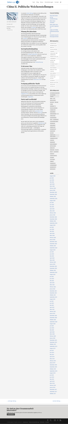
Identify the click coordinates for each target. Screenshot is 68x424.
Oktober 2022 (53, 270)
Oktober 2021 (53, 295)
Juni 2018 (52, 377)
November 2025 (53, 194)
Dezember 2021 (53, 291)
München (52, 149)
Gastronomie (53, 117)
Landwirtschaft (54, 138)
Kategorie (52, 65)
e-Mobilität (52, 109)
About (41, 2)
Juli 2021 (52, 301)
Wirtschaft (52, 84)
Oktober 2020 (53, 319)
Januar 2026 (52, 190)
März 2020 (52, 334)
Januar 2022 (52, 288)
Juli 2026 (52, 178)
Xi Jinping (34, 27)
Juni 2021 (52, 303)
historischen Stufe (37, 79)
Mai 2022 (52, 280)
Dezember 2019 (53, 340)
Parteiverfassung (39, 62)
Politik (57, 149)
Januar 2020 (52, 338)
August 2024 (52, 225)
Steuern (52, 157)
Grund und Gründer (52, 61)
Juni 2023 (52, 254)
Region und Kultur (52, 77)
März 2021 (52, 309)
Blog (37, 2)
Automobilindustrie (55, 93)
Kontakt (57, 2)
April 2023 (52, 258)
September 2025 (53, 198)
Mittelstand (53, 145)
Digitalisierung (53, 49)
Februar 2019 (53, 360)
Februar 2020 (53, 336)
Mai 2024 (52, 231)
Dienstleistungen (49, 2)
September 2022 (53, 272)
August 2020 (52, 323)
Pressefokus (10, 29)
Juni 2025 (52, 204)
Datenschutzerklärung (34, 422)
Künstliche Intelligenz (52, 135)
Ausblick (25, 38)
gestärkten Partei (39, 111)
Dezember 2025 (53, 192)
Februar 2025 (53, 212)
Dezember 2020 (53, 315)
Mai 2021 (52, 305)
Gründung (52, 123)
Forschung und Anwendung (53, 54)
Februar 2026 (53, 188)
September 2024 (53, 223)
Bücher (56, 102)
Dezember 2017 (53, 389)
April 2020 (52, 332)
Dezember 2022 (53, 266)
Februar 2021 (53, 311)
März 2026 (52, 186)
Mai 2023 (52, 256)
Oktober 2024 (53, 221)
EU (58, 113)
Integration (53, 129)
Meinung (40, 112)
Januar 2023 (52, 264)
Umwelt (52, 161)
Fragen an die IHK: (54, 56)
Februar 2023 (53, 262)
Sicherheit (52, 80)
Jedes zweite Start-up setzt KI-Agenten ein (54, 26)
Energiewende (53, 113)
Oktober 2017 (53, 393)
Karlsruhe (52, 131)
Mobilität (52, 147)
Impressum (25, 422)
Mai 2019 (52, 354)
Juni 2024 (52, 229)
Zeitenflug (52, 86)
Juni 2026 (52, 180)
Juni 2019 (52, 352)
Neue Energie (53, 73)
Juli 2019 (52, 350)
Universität (52, 163)
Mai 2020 (52, 330)
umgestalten (30, 96)
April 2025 (52, 208)
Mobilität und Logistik (53, 70)
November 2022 (53, 268)
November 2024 (53, 219)
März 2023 (52, 260)
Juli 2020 (52, 325)
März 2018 (52, 383)
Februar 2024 (53, 237)
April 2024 (52, 233)
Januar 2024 (52, 239)
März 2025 (52, 210)
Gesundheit (55, 119)
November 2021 (53, 293)
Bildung (52, 102)
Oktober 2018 (53, 369)
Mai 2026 (52, 182)
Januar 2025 (52, 215)
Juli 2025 (52, 202)
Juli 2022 (52, 276)
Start (34, 2)
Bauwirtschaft (53, 45)
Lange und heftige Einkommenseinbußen (54, 31)
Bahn (51, 98)
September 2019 (53, 346)
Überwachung (41, 123)
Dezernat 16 (53, 106)
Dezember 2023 (53, 241)
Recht (51, 151)
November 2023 (53, 243)
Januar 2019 (52, 362)
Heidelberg (52, 125)
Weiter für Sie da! (54, 82)
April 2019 (52, 356)
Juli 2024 (52, 227)
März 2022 (52, 284)
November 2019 (53, 342)
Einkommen (52, 111)
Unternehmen (53, 165)
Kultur (51, 132)
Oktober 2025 (53, 196)
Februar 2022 (53, 286)
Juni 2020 (52, 327)
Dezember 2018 (53, 364)
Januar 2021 (52, 313)
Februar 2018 (53, 385)
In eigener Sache (54, 63)
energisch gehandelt (32, 54)
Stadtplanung (53, 155)
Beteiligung (53, 100)
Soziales (52, 153)
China (51, 104)
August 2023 (52, 249)
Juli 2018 (52, 375)
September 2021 (53, 297)
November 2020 (53, 317)
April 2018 (52, 381)
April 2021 (52, 307)
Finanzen (52, 51)
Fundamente (53, 58)
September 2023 (53, 247)
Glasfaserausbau (54, 121)
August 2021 (52, 299)
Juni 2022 (52, 278)
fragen (11, 414)
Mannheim (52, 142)
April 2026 (52, 184)
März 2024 (52, 235)
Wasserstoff (53, 167)
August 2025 (52, 200)
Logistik (52, 140)
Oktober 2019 (53, 344)
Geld (51, 119)
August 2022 (52, 274)
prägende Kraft (24, 93)
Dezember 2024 (53, 217)
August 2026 (52, 175)
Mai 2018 (52, 379)
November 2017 (53, 391)
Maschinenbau (53, 67)
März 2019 (52, 358)
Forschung (52, 115)
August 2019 (52, 348)
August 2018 (52, 373)
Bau (54, 98)
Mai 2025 (52, 206)
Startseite (42, 422)
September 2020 (53, 321)
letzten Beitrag (29, 13)
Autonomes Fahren (52, 95)
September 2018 (53, 371)
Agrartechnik (53, 43)
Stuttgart (52, 159)
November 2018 (53, 366)
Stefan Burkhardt (12, 21)
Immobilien (52, 127)
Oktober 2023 (53, 245)
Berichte (52, 47)
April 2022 (52, 282)
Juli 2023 (52, 251)
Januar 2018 (52, 387)
